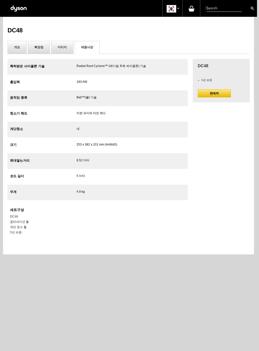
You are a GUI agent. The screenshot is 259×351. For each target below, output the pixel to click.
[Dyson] (18, 8)
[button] (172, 8)
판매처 (214, 93)
